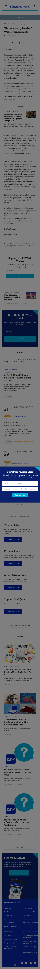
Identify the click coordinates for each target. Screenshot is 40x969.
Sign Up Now (20, 495)
